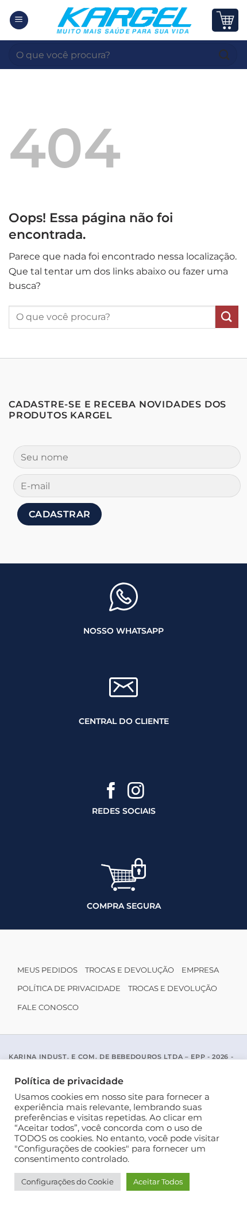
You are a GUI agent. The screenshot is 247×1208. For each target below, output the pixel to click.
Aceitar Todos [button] (158, 1181)
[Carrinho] (225, 20)
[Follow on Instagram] (136, 792)
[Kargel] (123, 20)
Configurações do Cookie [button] (67, 1181)
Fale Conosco (48, 1007)
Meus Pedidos (47, 970)
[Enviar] (224, 54)
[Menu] (19, 20)
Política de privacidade (69, 988)
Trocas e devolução (129, 970)
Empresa (200, 970)
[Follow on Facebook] (111, 792)
